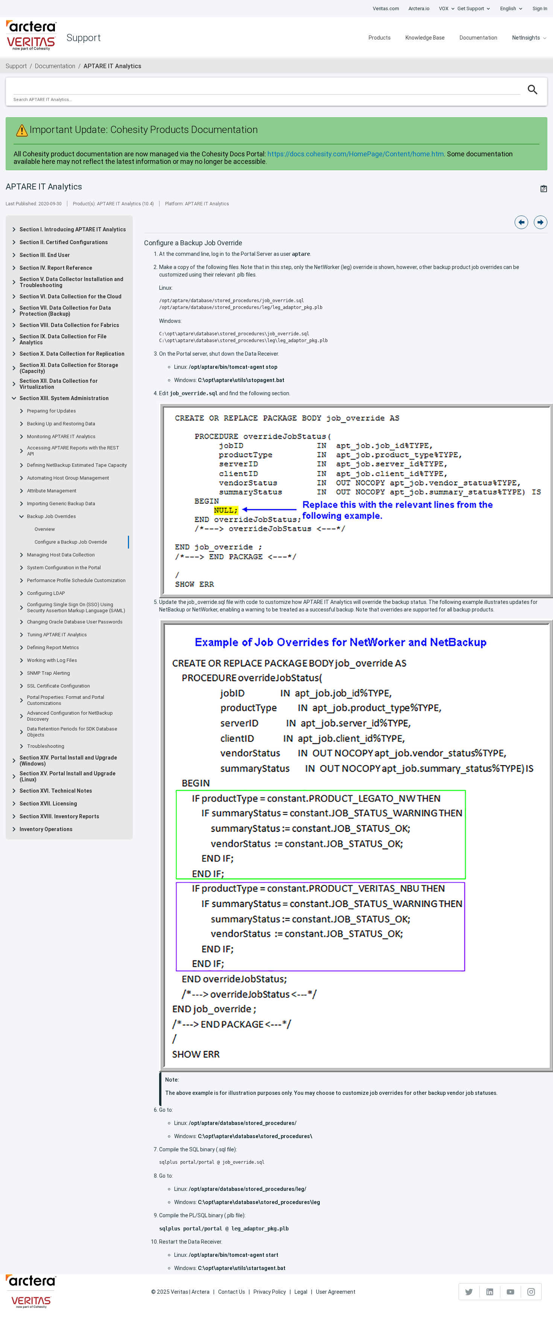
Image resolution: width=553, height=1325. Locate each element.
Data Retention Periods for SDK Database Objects (72, 732)
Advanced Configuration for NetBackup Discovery (70, 716)
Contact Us (231, 1291)
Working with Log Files (52, 660)
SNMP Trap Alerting (48, 673)
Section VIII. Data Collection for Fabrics (69, 325)
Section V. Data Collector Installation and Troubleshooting (71, 282)
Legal (301, 1291)
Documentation (478, 37)
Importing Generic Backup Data (61, 504)
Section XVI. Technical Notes (56, 791)
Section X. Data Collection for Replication (72, 354)
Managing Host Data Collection (61, 555)
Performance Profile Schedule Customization (76, 581)
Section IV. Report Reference (56, 268)
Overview (45, 529)
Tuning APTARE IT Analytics (57, 635)
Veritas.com (386, 8)
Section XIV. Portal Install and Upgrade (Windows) (68, 761)
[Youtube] (510, 1292)
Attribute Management (51, 491)
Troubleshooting (45, 746)
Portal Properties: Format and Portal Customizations (65, 700)
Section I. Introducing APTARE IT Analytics (73, 229)
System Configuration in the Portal (64, 568)
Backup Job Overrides (51, 516)
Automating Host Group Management (68, 478)
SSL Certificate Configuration (58, 686)
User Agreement (336, 1291)
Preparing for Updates (51, 411)
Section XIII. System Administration (64, 398)
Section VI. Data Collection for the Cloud (71, 296)
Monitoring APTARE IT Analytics (61, 437)
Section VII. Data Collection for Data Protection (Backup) (65, 311)
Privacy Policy (270, 1291)
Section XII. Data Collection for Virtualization (59, 384)
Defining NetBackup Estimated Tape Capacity (77, 465)
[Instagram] (531, 1292)
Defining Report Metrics (53, 648)
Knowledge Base (425, 37)
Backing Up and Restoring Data (61, 424)
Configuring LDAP (46, 593)
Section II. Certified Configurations (64, 242)
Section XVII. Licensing (48, 804)
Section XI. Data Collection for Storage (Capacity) (69, 368)
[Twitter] (469, 1292)
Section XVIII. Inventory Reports (59, 816)
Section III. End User (45, 255)
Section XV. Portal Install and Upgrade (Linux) (67, 776)
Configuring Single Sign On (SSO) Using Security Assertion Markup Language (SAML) (76, 608)
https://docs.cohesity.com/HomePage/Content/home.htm (355, 154)
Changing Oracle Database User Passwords (75, 622)
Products (379, 37)
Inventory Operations (46, 829)
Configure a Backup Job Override (71, 542)
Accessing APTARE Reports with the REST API (73, 451)
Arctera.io (419, 8)
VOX (443, 8)
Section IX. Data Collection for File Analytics (63, 339)
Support (16, 66)
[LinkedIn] (490, 1292)
